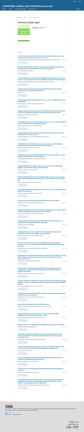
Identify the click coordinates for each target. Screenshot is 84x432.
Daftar (74, 1)
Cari (78, 9)
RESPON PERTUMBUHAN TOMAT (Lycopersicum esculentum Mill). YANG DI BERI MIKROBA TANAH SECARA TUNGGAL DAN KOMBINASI (40, 166)
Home (4, 9)
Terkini (10, 9)
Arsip (25, 17)
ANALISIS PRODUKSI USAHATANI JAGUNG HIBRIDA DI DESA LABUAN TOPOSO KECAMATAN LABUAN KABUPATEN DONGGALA (40, 89)
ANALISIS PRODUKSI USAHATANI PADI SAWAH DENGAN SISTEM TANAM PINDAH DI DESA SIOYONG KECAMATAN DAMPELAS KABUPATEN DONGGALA (41, 67)
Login (79, 1)
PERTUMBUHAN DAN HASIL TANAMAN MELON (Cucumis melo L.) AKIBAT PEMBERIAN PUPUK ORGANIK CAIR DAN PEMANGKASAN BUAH (42, 122)
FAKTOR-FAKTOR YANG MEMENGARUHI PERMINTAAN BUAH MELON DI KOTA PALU (41, 324)
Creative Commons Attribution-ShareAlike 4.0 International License (46, 408)
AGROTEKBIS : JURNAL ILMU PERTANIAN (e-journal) (28, 6)
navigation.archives (20, 9)
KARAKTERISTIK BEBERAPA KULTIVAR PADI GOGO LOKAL (33, 304)
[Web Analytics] (9, 414)
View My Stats (17, 414)
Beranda (20, 17)
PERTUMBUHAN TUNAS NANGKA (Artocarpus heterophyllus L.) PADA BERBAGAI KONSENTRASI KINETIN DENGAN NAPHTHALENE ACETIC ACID (40, 144)
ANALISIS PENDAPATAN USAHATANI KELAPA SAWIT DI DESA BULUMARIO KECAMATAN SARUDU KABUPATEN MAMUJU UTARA (38, 314)
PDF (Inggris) (23, 62)
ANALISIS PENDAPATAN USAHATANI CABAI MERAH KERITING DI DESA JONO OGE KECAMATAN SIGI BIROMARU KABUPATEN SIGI (40, 358)
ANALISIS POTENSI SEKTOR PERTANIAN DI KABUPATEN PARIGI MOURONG (38, 200)
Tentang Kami (32, 9)
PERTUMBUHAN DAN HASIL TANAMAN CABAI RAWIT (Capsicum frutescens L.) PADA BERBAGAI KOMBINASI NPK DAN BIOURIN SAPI (41, 155)
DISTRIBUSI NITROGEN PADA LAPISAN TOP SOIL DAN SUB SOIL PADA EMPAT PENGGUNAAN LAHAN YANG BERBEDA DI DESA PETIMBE (39, 232)
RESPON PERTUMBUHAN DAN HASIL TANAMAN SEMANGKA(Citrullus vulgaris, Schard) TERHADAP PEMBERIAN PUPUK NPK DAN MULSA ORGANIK (42, 210)
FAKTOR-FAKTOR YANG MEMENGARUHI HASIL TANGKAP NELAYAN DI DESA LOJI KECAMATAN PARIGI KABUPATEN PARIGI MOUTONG (40, 221)
